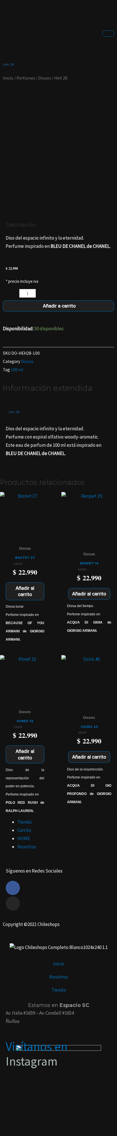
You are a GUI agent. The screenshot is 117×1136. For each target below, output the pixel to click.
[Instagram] (13, 903)
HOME (23, 838)
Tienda (24, 822)
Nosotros (26, 847)
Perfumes (25, 78)
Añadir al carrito (25, 591)
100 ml (17, 369)
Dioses (44, 78)
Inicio (8, 78)
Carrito (24, 830)
